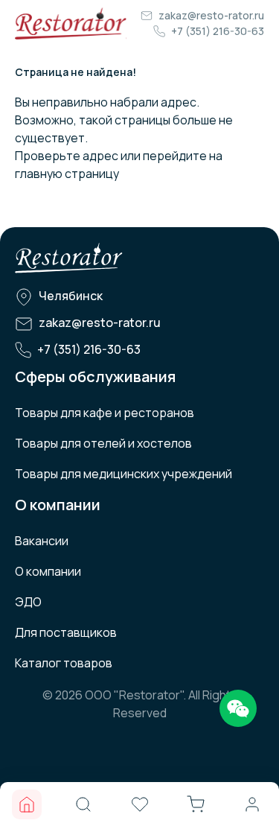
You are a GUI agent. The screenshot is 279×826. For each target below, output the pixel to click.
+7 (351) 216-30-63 (217, 31)
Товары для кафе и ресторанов (104, 412)
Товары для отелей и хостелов (103, 443)
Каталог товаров (63, 663)
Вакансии (41, 541)
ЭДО (28, 602)
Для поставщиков (66, 632)
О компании (48, 571)
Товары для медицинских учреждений (123, 474)
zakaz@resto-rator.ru (211, 15)
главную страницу (67, 173)
